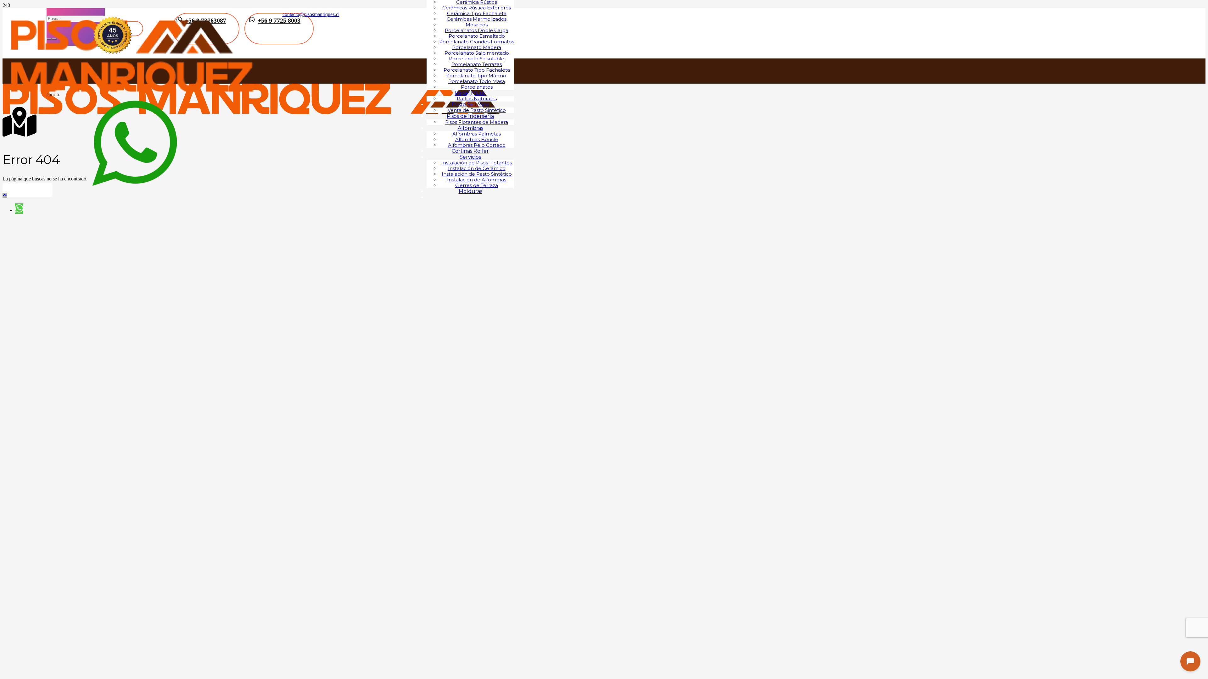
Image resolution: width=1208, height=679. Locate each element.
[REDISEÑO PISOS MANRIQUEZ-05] (133, 98)
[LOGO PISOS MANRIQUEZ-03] (251, 112)
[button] (5, 195)
